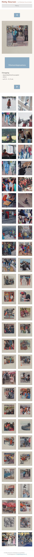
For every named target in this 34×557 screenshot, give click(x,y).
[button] (17, 15)
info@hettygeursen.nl (21, 554)
